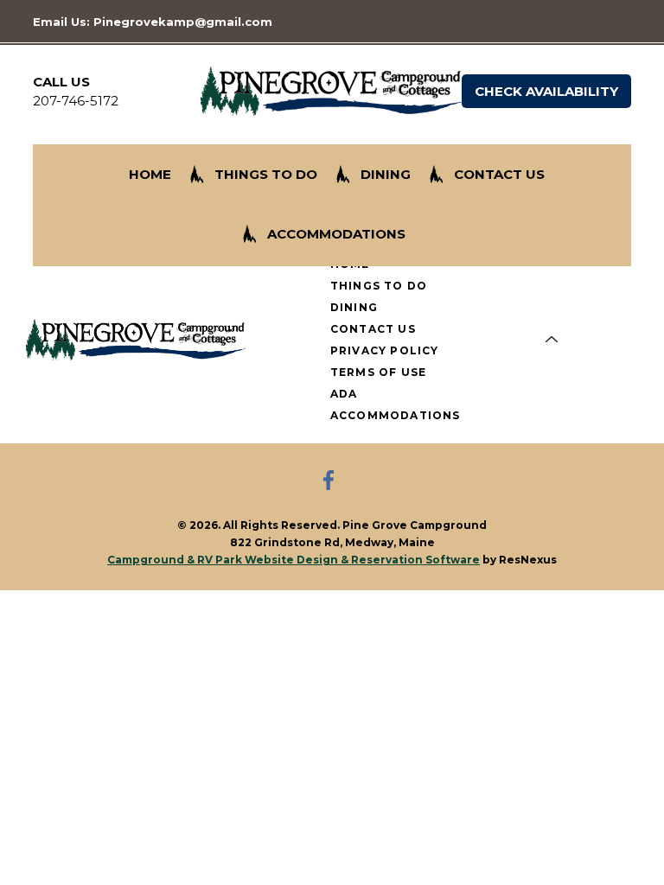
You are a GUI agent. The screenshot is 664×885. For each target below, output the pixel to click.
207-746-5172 (75, 100)
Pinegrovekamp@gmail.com (182, 22)
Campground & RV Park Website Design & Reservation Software (293, 559)
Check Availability (546, 91)
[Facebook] (332, 482)
